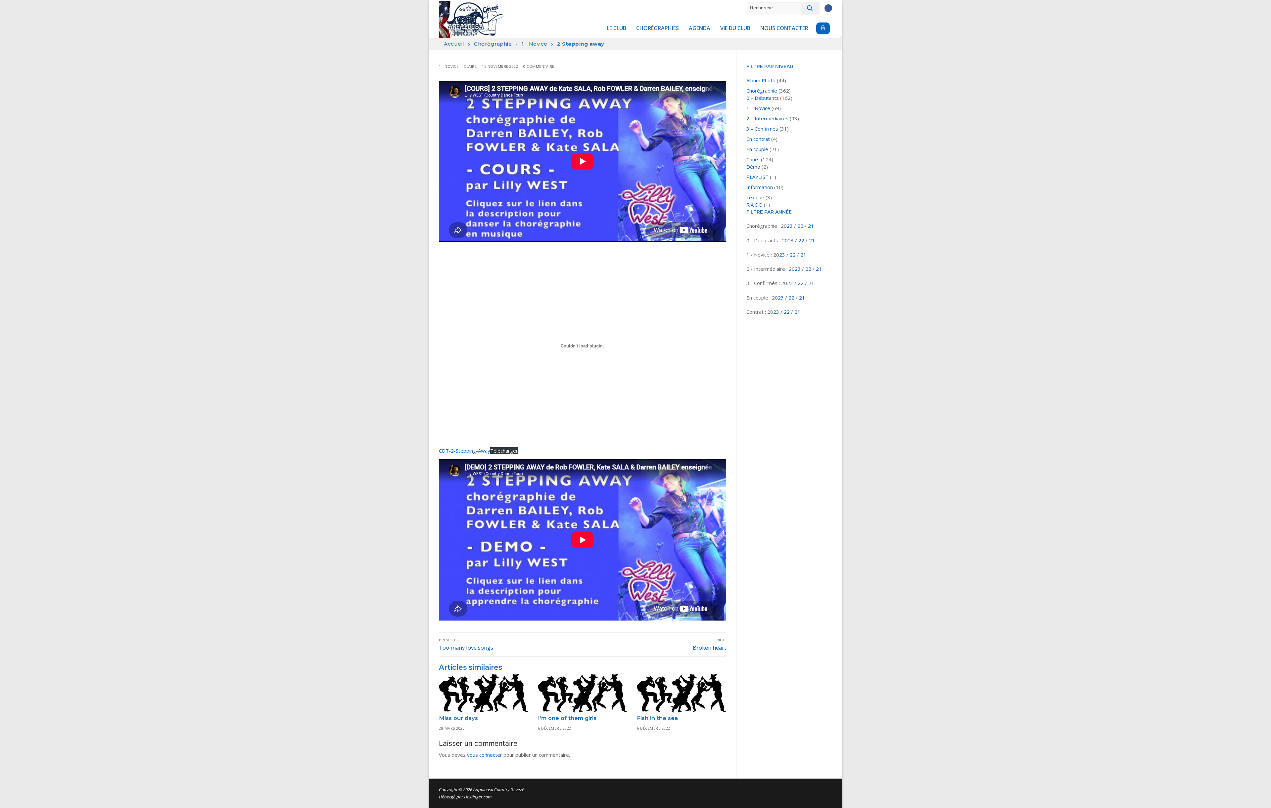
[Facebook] (828, 8)
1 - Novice (534, 44)
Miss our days (458, 718)
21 (811, 225)
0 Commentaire (538, 66)
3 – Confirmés (762, 128)
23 (790, 225)
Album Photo (761, 80)
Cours (753, 159)
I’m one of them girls (567, 718)
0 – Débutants (762, 98)
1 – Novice (758, 108)
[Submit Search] (810, 8)
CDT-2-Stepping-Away (464, 450)
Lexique (755, 197)
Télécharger (504, 450)
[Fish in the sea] (681, 693)
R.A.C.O (754, 204)
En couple (757, 149)
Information (759, 187)
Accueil (454, 44)
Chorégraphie (493, 44)
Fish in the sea (657, 718)
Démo (753, 166)
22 (801, 225)
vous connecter (484, 754)
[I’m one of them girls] (582, 693)
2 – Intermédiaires (767, 118)
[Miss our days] (483, 693)
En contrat (758, 139)
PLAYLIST (757, 177)
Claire (470, 66)
